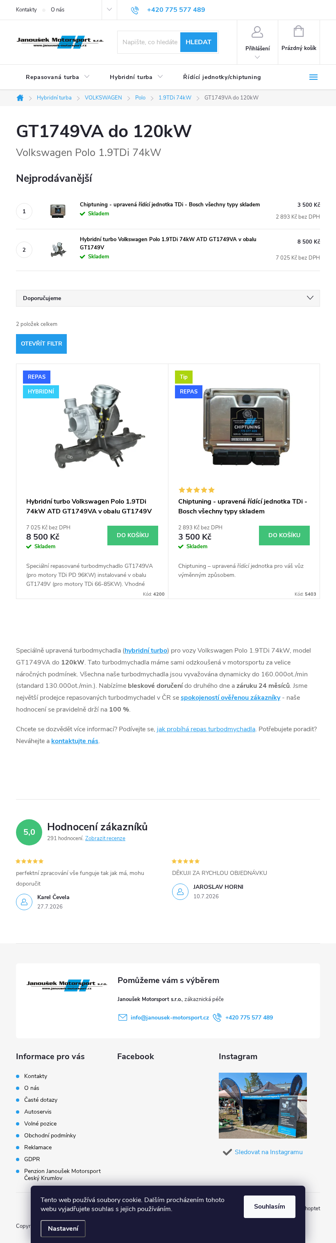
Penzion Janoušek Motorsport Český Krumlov (62, 1174)
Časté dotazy (40, 1100)
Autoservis (38, 1112)
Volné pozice (40, 1124)
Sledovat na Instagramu (269, 1152)
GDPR (32, 1159)
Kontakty (26, 10)
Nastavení (63, 1228)
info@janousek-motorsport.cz (170, 1018)
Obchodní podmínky (50, 1135)
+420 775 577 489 (249, 1018)
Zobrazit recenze (105, 838)
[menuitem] (58, 77)
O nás (57, 10)
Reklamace (38, 1147)
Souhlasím (269, 1206)
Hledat (198, 42)
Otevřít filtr (41, 344)
